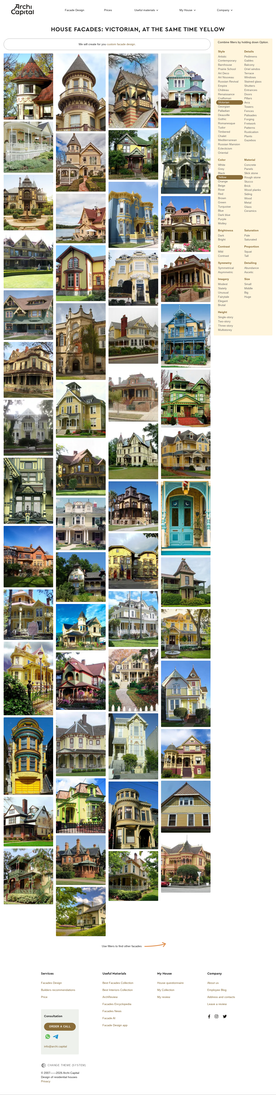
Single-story (225, 317)
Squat (248, 251)
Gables (248, 60)
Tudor (221, 127)
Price (44, 997)
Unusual (223, 292)
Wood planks (252, 189)
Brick (247, 185)
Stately (222, 288)
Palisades (250, 115)
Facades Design (51, 982)
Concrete (250, 164)
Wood (248, 198)
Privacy (45, 1081)
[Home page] (22, 14)
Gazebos (250, 140)
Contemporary (227, 60)
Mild (220, 251)
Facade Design (74, 10)
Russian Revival (228, 81)
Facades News (111, 1011)
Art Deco (223, 73)
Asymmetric (225, 272)
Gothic (222, 119)
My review (163, 997)
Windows (250, 77)
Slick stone (251, 173)
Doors (248, 94)
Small (247, 284)
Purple (222, 219)
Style (221, 51)
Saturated (250, 239)
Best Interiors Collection (117, 990)
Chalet (222, 135)
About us (213, 982)
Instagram (216, 1016)
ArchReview (110, 997)
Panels (248, 168)
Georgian (224, 106)
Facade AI (108, 1018)
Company (223, 10)
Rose (221, 189)
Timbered (224, 131)
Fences (249, 111)
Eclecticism (225, 148)
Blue (221, 210)
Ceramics (250, 210)
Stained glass (252, 81)
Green (222, 202)
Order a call (60, 1026)
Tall (246, 255)
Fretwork (250, 123)
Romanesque (226, 123)
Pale (247, 235)
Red (220, 193)
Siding (248, 194)
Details (249, 51)
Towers (248, 106)
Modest (223, 284)
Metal (247, 202)
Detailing (250, 262)
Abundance (251, 268)
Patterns (249, 127)
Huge (247, 296)
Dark (221, 235)
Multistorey (225, 329)
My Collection (165, 990)
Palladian (224, 110)
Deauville (224, 114)
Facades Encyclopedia (116, 1004)
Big (246, 292)
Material (249, 159)
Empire (222, 85)
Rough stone (252, 177)
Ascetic (248, 272)
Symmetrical (226, 268)
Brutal (221, 305)
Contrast (224, 246)
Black (221, 173)
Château (223, 90)
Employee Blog (216, 990)
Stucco (248, 181)
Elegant (223, 300)
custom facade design (121, 44)
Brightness (225, 230)
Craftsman (224, 98)
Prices (108, 10)
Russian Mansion (229, 144)
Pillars (248, 98)
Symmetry (225, 262)
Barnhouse (225, 64)
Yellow (222, 177)
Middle (248, 288)
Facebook (209, 1016)
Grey (221, 168)
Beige (221, 185)
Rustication (251, 132)
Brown (222, 198)
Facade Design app (114, 1025)
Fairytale (223, 296)
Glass (248, 206)
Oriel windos (252, 69)
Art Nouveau (226, 77)
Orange (223, 181)
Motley (222, 223)
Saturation (251, 230)
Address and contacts (221, 997)
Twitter (225, 1016)
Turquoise (224, 206)
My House (185, 10)
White (221, 164)
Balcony (249, 64)
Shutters (249, 85)
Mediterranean (227, 140)
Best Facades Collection (117, 982)
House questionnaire (170, 982)
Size (247, 279)
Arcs (247, 102)
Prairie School (227, 69)
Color (221, 159)
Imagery (223, 279)
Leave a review (217, 1004)
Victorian (223, 102)
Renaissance (226, 94)
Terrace (249, 73)
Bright (221, 239)
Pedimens (250, 56)
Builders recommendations (58, 990)
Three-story (225, 325)
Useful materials (144, 10)
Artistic (222, 56)
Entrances (250, 90)
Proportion (251, 246)
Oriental (223, 152)
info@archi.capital (55, 1046)
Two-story (224, 321)
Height (222, 312)
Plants (248, 136)
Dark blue (224, 214)
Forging (249, 119)
